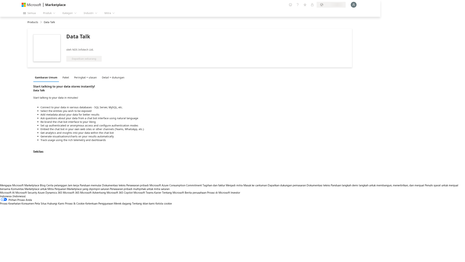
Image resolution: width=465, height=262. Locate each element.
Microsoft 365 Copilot (120, 192)
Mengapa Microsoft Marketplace (19, 185)
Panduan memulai (90, 185)
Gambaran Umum (46, 77)
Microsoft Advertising (93, 192)
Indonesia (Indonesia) (13, 196)
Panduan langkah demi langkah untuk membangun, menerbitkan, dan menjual (377, 185)
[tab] (47, 77)
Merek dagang (122, 203)
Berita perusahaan (195, 192)
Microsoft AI (7, 192)
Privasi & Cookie (75, 203)
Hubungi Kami (55, 203)
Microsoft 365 (71, 192)
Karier (157, 192)
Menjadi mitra (234, 185)
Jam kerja (73, 185)
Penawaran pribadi (137, 185)
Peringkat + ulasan (85, 77)
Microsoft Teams (143, 192)
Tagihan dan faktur (214, 185)
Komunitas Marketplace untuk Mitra (32, 189)
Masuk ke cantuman (255, 185)
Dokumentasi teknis (114, 185)
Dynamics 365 (53, 192)
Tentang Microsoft (173, 192)
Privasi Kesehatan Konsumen (17, 203)
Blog (43, 185)
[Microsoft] (31, 5)
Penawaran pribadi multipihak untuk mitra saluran (139, 189)
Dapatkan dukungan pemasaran (287, 185)
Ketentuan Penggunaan (99, 203)
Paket (65, 77)
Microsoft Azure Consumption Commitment (176, 185)
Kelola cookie (163, 203)
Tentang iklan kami (143, 203)
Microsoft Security (26, 192)
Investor (235, 192)
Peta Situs (40, 203)
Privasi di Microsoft (218, 192)
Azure (41, 192)
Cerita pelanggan (56, 185)
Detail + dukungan (113, 77)
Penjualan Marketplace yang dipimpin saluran (81, 189)
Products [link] (32, 22)
